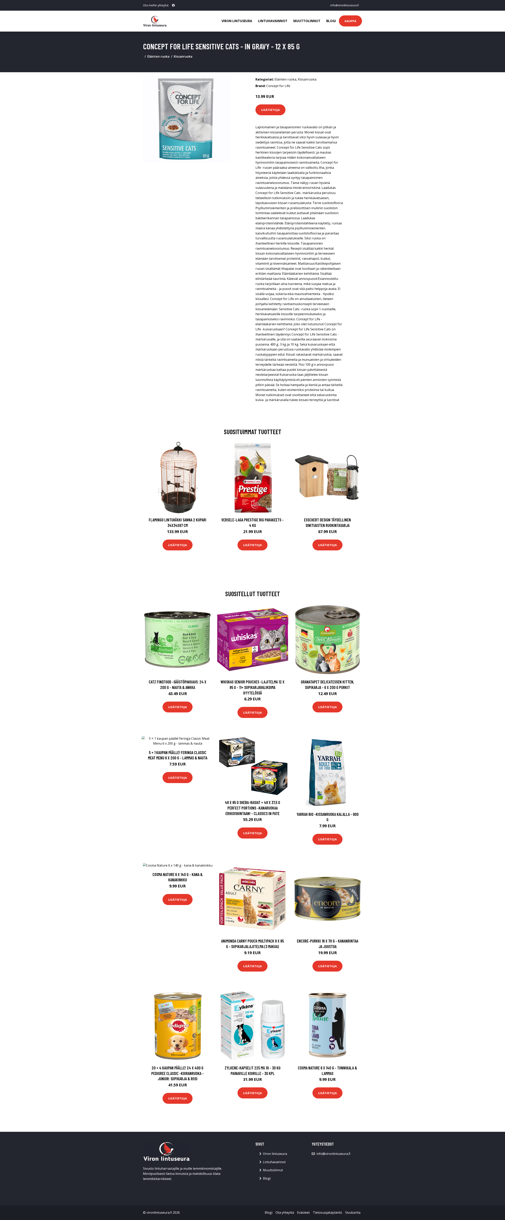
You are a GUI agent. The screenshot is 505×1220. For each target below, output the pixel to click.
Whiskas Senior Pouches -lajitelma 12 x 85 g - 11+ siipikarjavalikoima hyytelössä (252, 687)
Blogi (331, 21)
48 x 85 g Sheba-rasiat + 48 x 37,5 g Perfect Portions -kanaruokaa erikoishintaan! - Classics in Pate (252, 808)
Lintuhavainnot (272, 21)
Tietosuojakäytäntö (327, 1212)
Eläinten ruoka (158, 56)
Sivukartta (352, 1212)
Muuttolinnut (306, 21)
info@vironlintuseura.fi (344, 5)
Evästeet (303, 1212)
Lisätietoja (270, 110)
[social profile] (173, 5)
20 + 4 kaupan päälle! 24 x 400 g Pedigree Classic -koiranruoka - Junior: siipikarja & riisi (177, 1073)
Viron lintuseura (237, 21)
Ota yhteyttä (285, 1212)
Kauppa (350, 21)
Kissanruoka (183, 56)
